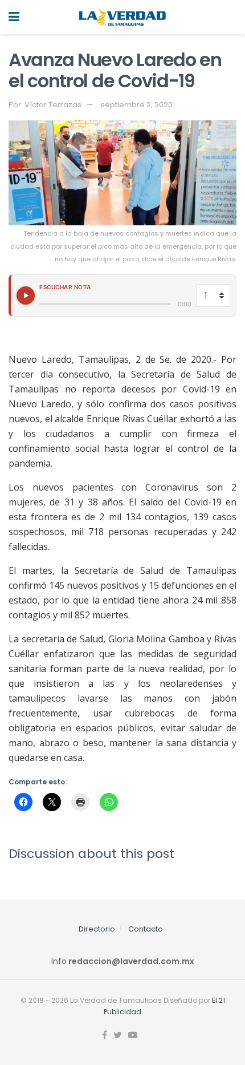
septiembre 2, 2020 (137, 104)
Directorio (97, 929)
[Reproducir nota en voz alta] (26, 295)
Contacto (145, 929)
